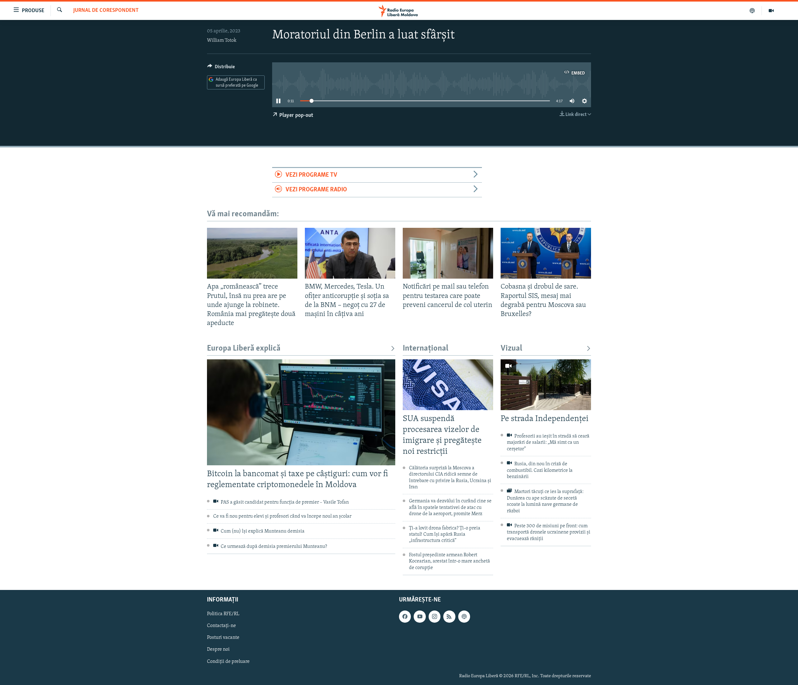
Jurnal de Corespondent (106, 10)
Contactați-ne (221, 625)
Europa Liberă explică (244, 348)
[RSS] (449, 616)
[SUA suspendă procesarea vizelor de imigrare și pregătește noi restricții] (448, 384)
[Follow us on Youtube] (419, 616)
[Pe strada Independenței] (546, 384)
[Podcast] (752, 10)
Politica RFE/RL (223, 613)
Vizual (511, 348)
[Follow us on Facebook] (405, 616)
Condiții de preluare (228, 661)
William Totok (221, 40)
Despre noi (218, 649)
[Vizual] (771, 10)
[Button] (221, 68)
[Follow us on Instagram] (434, 616)
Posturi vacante (223, 637)
